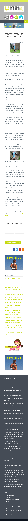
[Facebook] (14, 249)
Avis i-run (8, 497)
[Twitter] (17, 249)
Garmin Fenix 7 (9, 501)
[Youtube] (20, 249)
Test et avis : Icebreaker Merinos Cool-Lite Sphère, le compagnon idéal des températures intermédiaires (13, 312)
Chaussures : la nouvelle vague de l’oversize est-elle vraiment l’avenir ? (13, 465)
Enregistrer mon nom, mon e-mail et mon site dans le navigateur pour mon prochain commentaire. (14, 237)
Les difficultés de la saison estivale (13, 317)
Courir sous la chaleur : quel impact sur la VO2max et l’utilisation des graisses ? (14, 327)
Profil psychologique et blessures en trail (13, 423)
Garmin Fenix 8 (9, 503)
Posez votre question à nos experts (13, 278)
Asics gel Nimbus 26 (10, 495)
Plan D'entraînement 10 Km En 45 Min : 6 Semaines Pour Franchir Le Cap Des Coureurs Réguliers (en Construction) (13, 448)
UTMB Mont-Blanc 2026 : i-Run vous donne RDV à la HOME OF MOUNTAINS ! (13, 289)
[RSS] (23, 249)
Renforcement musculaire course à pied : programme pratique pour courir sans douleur (14, 434)
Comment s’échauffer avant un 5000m (14, 302)
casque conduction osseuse (12, 499)
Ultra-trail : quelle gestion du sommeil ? (14, 294)
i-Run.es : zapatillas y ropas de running (15, 508)
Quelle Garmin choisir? (11, 514)
